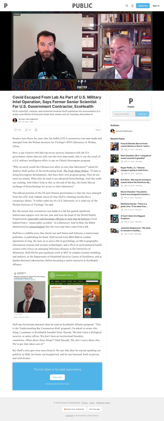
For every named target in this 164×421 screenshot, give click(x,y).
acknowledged (37, 227)
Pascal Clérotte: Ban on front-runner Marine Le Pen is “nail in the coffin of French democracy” (136, 144)
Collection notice (103, 402)
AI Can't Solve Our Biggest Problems (133, 217)
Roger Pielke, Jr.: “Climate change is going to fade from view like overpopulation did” (134, 169)
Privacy (85, 402)
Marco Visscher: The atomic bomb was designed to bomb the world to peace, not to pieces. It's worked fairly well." (136, 193)
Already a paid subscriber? (57, 384)
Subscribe (143, 5)
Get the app (94, 409)
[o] (114, 146)
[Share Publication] (132, 5)
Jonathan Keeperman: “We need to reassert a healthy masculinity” (135, 229)
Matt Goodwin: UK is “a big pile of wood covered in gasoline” (136, 156)
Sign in (156, 5)
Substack (69, 415)
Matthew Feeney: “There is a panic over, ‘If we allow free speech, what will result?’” (134, 205)
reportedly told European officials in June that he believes (58, 219)
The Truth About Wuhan (76, 171)
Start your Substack (75, 409)
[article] (130, 146)
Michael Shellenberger (28, 119)
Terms (91, 402)
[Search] (126, 5)
